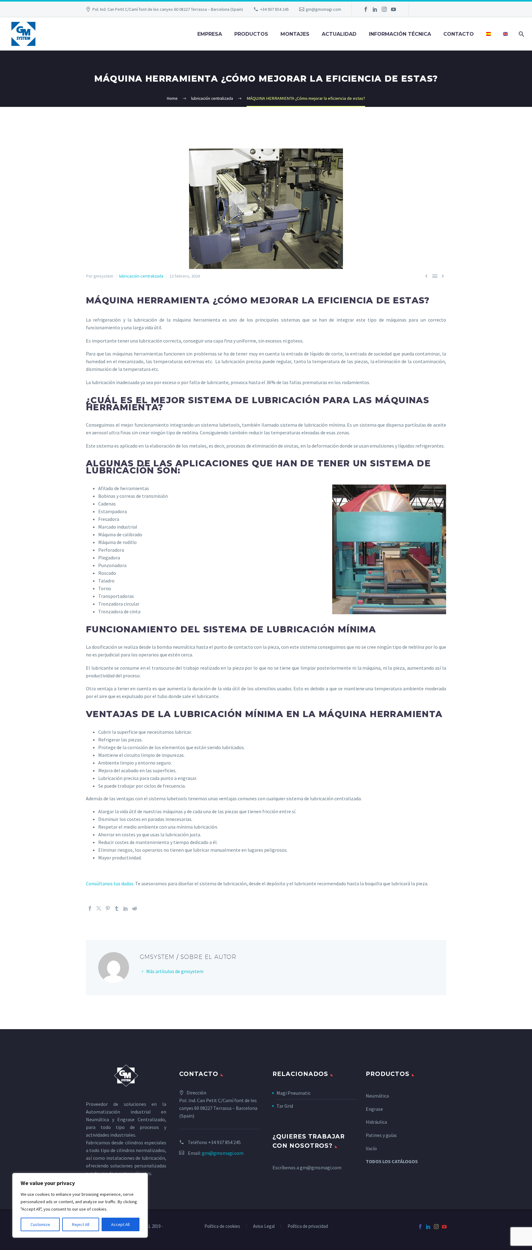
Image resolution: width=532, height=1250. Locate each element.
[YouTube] (393, 9)
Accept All (120, 1224)
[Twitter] (98, 908)
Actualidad (339, 34)
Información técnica (400, 34)
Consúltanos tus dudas (109, 883)
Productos (251, 34)
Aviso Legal (264, 1226)
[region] (80, 1205)
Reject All (80, 1224)
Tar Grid (284, 1106)
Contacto (458, 34)
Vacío (371, 1148)
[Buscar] (520, 34)
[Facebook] (365, 9)
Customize (40, 1224)
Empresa (209, 34)
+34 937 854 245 (274, 9)
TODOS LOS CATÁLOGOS (392, 1161)
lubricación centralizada (141, 276)
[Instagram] (384, 9)
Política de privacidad (308, 1226)
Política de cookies (222, 1226)
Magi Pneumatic (293, 1093)
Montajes (294, 34)
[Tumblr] (116, 908)
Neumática (377, 1096)
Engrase (374, 1109)
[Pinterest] (107, 908)
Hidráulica (376, 1122)
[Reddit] (134, 908)
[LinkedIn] (375, 9)
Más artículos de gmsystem (175, 971)
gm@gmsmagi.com (323, 9)
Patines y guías (381, 1135)
